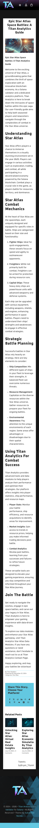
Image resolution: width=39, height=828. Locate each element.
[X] (14, 699)
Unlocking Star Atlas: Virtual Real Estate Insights (11, 739)
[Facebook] (10, 699)
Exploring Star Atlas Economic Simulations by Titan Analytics (29, 739)
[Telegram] (29, 699)
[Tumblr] (10, 702)
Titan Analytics (11, 672)
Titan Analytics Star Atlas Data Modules (17, 641)
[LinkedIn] (21, 699)
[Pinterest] (14, 702)
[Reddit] (18, 699)
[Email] (28, 702)
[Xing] (24, 702)
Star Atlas (16, 675)
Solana (20, 810)
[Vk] (19, 702)
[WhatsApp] (25, 699)
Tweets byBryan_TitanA (26, 763)
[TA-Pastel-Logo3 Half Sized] (8, 2)
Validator (10, 810)
